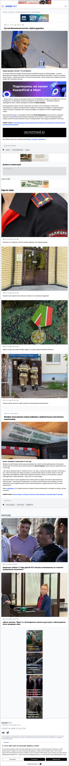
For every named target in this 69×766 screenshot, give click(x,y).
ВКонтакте (42, 139)
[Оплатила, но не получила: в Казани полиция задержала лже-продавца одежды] (34, 215)
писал (15, 115)
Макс (29, 139)
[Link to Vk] (3, 733)
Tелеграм (34, 139)
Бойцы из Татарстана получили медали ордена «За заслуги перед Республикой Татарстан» (28, 349)
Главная (5, 12)
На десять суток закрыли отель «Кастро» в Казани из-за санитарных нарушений (26, 296)
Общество (11, 12)
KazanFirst (8, 500)
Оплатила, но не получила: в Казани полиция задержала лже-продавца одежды (25, 242)
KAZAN (11, 6)
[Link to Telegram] (7, 733)
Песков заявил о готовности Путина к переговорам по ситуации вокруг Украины (37, 494)
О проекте (6, 743)
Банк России (20, 504)
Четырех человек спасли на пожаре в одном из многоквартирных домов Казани (25, 403)
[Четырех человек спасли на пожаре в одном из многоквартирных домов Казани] (34, 376)
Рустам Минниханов (17, 150)
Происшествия (15, 619)
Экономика (14, 564)
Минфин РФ (29, 504)
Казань (8, 150)
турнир (27, 150)
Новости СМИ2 (5, 179)
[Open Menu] (2, 6)
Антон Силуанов (10, 504)
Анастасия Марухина (11, 145)
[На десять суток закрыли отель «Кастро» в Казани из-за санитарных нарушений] (34, 269)
